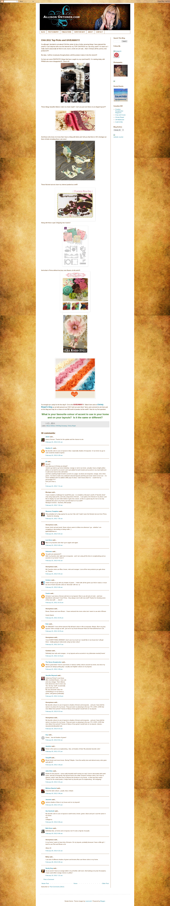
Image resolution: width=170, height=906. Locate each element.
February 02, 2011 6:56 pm (54, 822)
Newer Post (45, 883)
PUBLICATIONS (66, 32)
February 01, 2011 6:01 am (54, 442)
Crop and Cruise (120, 115)
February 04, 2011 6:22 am (54, 850)
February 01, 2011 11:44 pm (54, 696)
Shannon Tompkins (52, 511)
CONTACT (99, 32)
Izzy (47, 735)
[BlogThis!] (48, 423)
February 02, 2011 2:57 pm (54, 751)
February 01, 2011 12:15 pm (54, 656)
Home (75, 883)
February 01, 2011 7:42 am (54, 505)
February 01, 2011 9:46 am (54, 587)
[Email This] (47, 423)
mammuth (88, 901)
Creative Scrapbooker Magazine (119, 110)
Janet (47, 436)
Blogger (102, 901)
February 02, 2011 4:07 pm (54, 805)
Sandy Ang (49, 868)
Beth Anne (49, 828)
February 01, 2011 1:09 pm (54, 669)
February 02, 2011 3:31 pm (54, 782)
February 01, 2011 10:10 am (54, 602)
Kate (47, 624)
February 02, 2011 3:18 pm (54, 765)
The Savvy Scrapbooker (53, 662)
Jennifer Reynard (51, 675)
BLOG (43, 32)
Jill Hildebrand (119, 119)
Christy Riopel (72, 426)
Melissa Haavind (51, 788)
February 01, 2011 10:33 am (54, 631)
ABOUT (90, 32)
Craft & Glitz (119, 122)
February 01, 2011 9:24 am (54, 534)
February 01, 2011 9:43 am (54, 574)
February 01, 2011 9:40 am (54, 545)
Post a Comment (49, 879)
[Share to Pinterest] (54, 423)
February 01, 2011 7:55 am (54, 518)
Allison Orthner (50, 426)
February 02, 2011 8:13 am (54, 711)
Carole (48, 593)
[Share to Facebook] (52, 423)
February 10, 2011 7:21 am (54, 875)
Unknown (49, 551)
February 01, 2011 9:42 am (54, 560)
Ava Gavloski (50, 811)
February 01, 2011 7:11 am (54, 486)
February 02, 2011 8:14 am (54, 728)
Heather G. (49, 448)
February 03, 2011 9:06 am (54, 833)
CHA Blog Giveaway (61, 426)
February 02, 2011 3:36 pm (54, 793)
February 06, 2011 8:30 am (54, 862)
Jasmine (48, 746)
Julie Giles (49, 771)
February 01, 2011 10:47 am (54, 644)
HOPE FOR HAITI (79, 32)
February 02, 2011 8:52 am (54, 740)
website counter (118, 137)
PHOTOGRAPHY (53, 32)
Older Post (105, 883)
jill (46, 461)
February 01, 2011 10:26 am (54, 618)
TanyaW (48, 757)
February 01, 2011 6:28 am (54, 455)
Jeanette (48, 799)
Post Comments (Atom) (57, 886)
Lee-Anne (49, 540)
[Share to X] (50, 423)
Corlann (48, 580)
